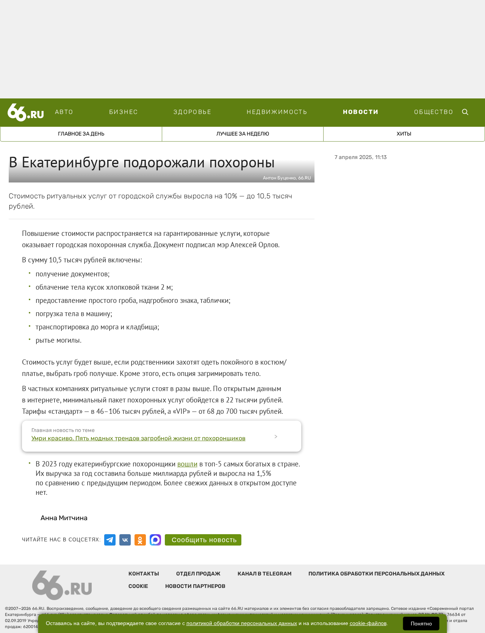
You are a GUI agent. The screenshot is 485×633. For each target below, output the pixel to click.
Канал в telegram (264, 574)
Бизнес (123, 111)
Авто (64, 111)
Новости (361, 111)
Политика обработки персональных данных (376, 574)
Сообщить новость (204, 540)
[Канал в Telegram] (110, 540)
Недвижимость (277, 111)
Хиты (404, 134)
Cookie (138, 586)
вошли (187, 463)
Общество (434, 111)
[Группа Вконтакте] (125, 540)
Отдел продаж (198, 574)
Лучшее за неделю (242, 134)
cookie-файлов (368, 623)
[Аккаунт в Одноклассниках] (140, 540)
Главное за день (81, 134)
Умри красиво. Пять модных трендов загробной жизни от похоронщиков (138, 438)
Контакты (143, 574)
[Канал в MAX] (155, 540)
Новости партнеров (195, 586)
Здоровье (192, 111)
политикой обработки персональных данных (241, 623)
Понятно (421, 624)
